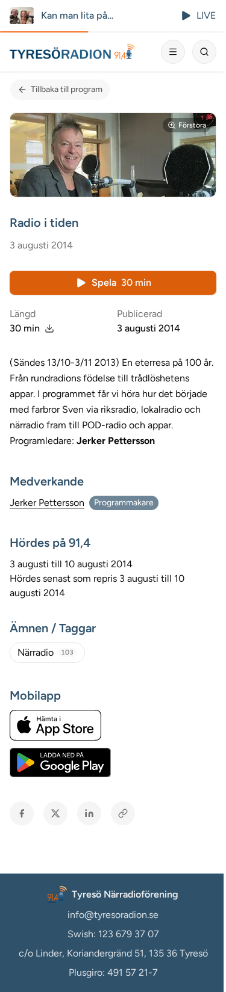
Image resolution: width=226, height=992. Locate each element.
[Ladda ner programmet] (49, 328)
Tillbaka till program (66, 89)
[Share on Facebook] (22, 813)
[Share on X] (55, 813)
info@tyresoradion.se (113, 914)
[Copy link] (123, 813)
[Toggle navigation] (173, 52)
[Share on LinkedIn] (89, 813)
